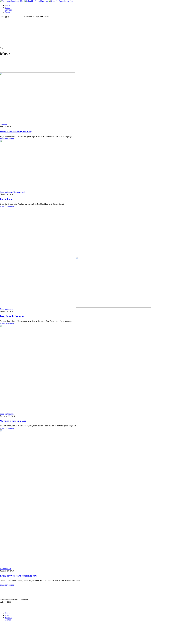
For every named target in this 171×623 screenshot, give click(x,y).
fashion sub (4, 124)
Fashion (3, 569)
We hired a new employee (13, 421)
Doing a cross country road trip (16, 131)
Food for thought (6, 192)
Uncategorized (19, 192)
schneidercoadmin (7, 139)
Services (8, 617)
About (7, 615)
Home (7, 613)
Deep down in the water (12, 316)
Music (8, 569)
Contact (8, 620)
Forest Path (6, 199)
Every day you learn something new (18, 575)
